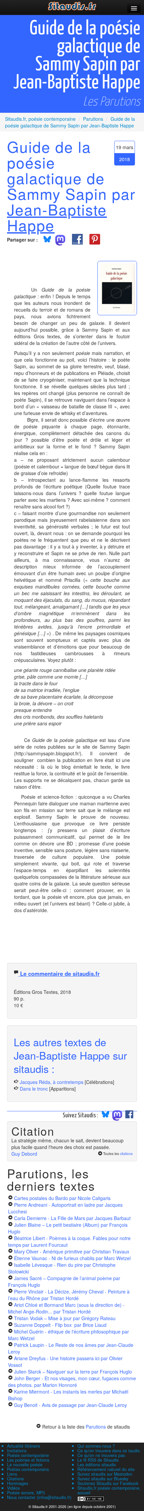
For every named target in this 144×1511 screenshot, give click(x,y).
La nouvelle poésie (25, 1465)
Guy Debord (24, 1153)
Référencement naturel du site (106, 1469)
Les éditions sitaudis (96, 1465)
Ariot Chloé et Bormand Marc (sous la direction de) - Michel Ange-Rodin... (66, 1308)
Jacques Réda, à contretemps (51, 1082)
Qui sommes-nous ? (96, 1446)
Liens (12, 1474)
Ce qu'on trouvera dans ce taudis (108, 1451)
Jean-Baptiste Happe (57, 217)
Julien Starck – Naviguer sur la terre (73, 1371)
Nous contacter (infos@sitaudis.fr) (39, 1497)
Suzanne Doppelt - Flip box (60, 1324)
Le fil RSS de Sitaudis (98, 1460)
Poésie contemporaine (28, 1455)
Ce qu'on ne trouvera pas (101, 1455)
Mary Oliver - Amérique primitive (71, 1251)
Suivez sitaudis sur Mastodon (104, 1474)
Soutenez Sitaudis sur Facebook (107, 1483)
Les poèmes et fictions (28, 1460)
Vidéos (13, 1488)
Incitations (16, 1451)
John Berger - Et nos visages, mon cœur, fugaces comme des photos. (72, 1381)
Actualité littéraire (23, 1446)
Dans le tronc (34, 1088)
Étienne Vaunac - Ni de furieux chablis (72, 1258)
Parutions (96, 1426)
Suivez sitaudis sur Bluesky (102, 1479)
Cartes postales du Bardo (62, 1198)
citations (126, 1153)
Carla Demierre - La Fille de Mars (72, 1218)
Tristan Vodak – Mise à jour (65, 1318)
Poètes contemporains (28, 1469)
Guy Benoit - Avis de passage (70, 1405)
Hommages (17, 1483)
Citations (15, 1479)
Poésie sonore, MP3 (26, 1493)
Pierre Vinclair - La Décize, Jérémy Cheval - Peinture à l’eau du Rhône (69, 1294)
